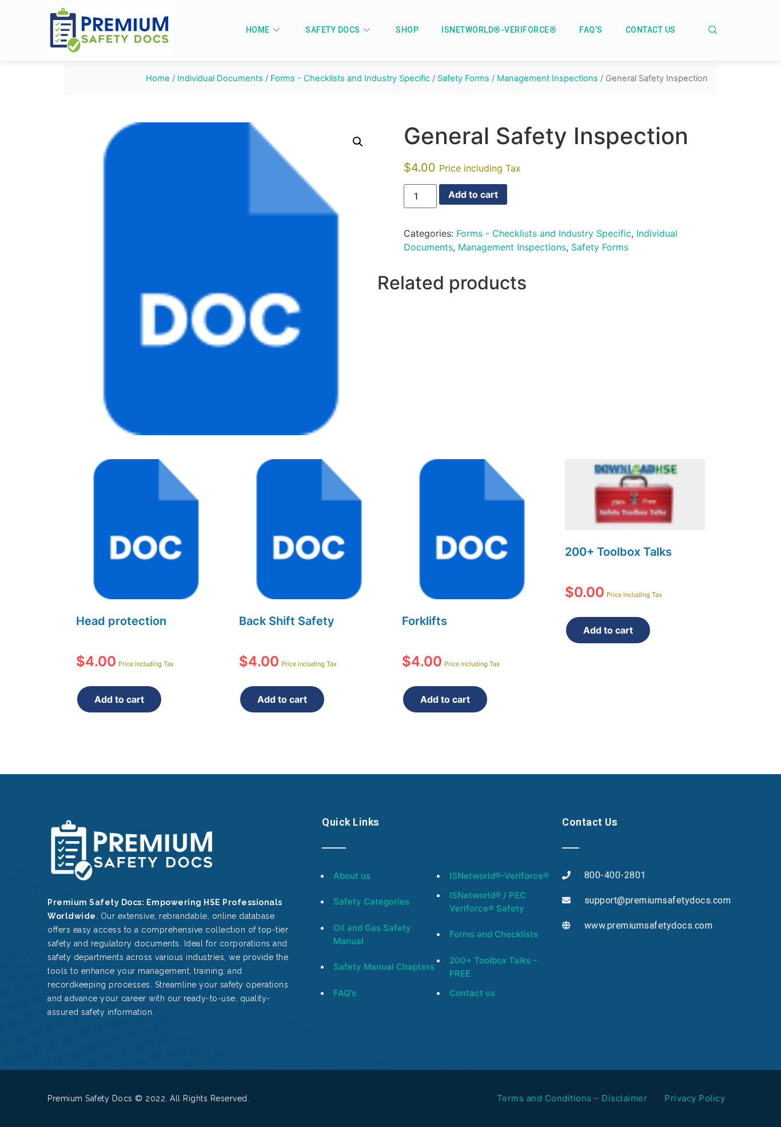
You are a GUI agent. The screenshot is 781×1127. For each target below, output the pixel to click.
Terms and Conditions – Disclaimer (572, 1098)
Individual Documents (220, 78)
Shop (407, 29)
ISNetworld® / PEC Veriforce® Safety (487, 902)
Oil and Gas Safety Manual (372, 934)
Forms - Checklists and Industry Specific (350, 78)
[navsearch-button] (718, 30)
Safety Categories (371, 901)
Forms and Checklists (493, 934)
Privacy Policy (694, 1098)
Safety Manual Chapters (384, 966)
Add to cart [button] (119, 699)
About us (351, 875)
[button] (358, 142)
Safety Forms (463, 78)
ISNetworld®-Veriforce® (498, 29)
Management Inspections (547, 78)
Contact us (650, 29)
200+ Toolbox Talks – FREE (493, 967)
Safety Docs (332, 29)
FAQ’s (591, 29)
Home (258, 29)
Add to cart (473, 194)
